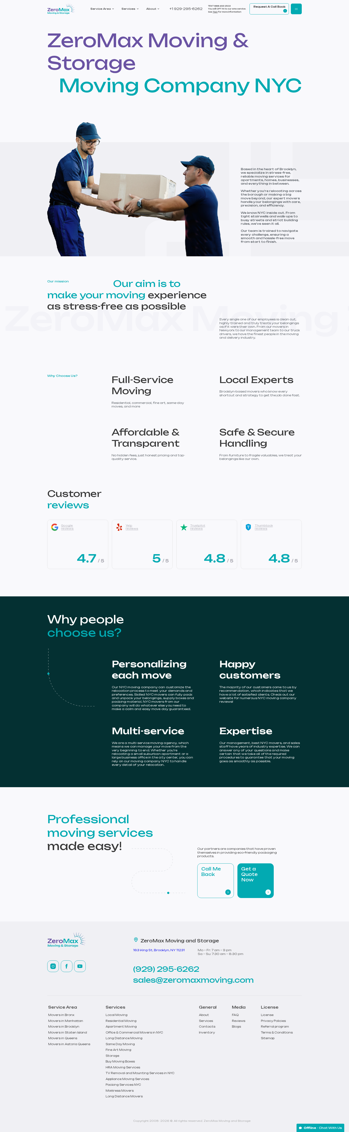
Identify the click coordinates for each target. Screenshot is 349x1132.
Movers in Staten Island (67, 1032)
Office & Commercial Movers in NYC (134, 1032)
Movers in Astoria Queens (69, 1044)
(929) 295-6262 (166, 969)
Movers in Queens (62, 1038)
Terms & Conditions (277, 1032)
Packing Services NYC (123, 1084)
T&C (215, 12)
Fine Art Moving (118, 1050)
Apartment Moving (121, 1026)
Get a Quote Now (249, 874)
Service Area (100, 8)
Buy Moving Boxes (120, 1061)
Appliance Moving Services (127, 1079)
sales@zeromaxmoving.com (193, 980)
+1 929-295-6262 (186, 9)
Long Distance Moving (124, 1038)
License (267, 1015)
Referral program (275, 1026)
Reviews (238, 1021)
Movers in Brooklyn (63, 1026)
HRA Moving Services (123, 1067)
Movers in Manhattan (65, 1021)
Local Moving (116, 1015)
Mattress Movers (120, 1090)
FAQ (235, 1015)
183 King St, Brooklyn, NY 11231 (159, 950)
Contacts (207, 1026)
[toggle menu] (296, 9)
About (151, 8)
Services (128, 8)
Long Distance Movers (124, 1096)
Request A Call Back (269, 6)
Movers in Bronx (61, 1015)
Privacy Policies (273, 1021)
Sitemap (267, 1038)
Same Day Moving (120, 1044)
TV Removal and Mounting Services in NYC (140, 1073)
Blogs (236, 1026)
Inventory (207, 1032)
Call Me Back (211, 871)
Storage (112, 1055)
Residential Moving (121, 1021)
